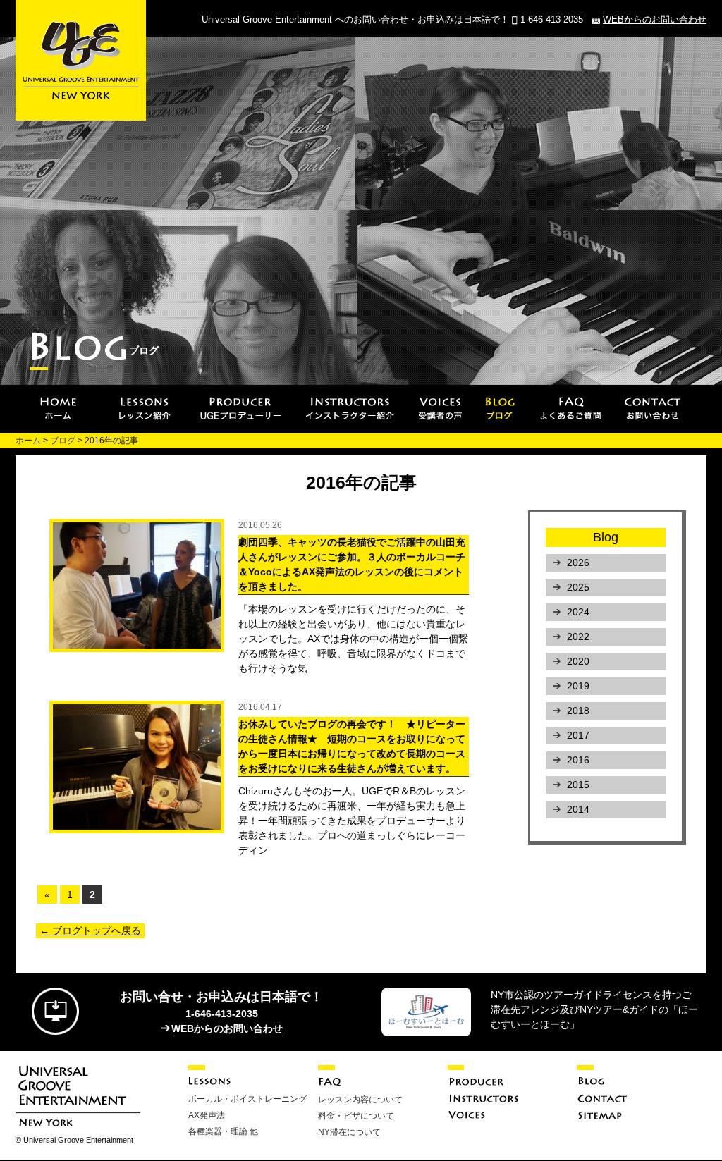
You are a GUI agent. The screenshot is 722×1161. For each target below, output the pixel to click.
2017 (578, 735)
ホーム (28, 441)
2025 (578, 587)
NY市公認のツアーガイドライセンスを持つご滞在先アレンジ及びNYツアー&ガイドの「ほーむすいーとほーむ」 (594, 1009)
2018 (578, 710)
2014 (578, 809)
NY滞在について (349, 1132)
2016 (578, 760)
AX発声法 (206, 1115)
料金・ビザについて (356, 1116)
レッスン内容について (360, 1100)
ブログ (62, 441)
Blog (605, 537)
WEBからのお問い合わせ (654, 19)
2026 (578, 562)
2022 (578, 636)
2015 (578, 784)
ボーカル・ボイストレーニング (247, 1099)
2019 (578, 686)
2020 (578, 661)
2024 (578, 612)
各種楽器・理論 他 (223, 1131)
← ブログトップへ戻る (90, 930)
